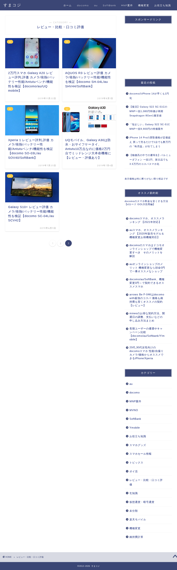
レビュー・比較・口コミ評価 (146, 482)
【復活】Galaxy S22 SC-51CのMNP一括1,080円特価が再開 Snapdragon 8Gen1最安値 (148, 111)
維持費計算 (136, 536)
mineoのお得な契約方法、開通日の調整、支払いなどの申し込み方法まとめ (147, 317)
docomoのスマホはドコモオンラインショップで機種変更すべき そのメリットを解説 (147, 251)
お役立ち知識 (162, 5)
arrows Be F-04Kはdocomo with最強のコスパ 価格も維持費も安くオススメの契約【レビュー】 (146, 300)
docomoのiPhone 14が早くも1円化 (149, 95)
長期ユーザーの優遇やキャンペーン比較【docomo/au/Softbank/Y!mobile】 (147, 334)
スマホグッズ (137, 445)
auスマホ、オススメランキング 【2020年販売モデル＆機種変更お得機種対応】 (146, 233)
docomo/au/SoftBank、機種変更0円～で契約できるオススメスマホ (147, 283)
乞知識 (133, 493)
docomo (83, 5)
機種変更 (143, 5)
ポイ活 (133, 471)
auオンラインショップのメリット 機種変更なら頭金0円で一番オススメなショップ (147, 268)
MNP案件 (127, 5)
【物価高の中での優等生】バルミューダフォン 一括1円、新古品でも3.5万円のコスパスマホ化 (150, 159)
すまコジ (12, 5)
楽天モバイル (137, 519)
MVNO (133, 410)
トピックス (136, 462)
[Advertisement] (150, 48)
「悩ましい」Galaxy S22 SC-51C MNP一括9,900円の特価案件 (149, 126)
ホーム (67, 5)
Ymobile (134, 427)
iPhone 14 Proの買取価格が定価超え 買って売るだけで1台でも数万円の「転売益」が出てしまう (150, 142)
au (96, 5)
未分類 (133, 510)
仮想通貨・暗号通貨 (141, 501)
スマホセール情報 (140, 453)
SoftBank (109, 5)
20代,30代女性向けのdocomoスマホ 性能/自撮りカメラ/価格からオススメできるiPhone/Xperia (146, 353)
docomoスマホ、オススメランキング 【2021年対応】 (147, 220)
